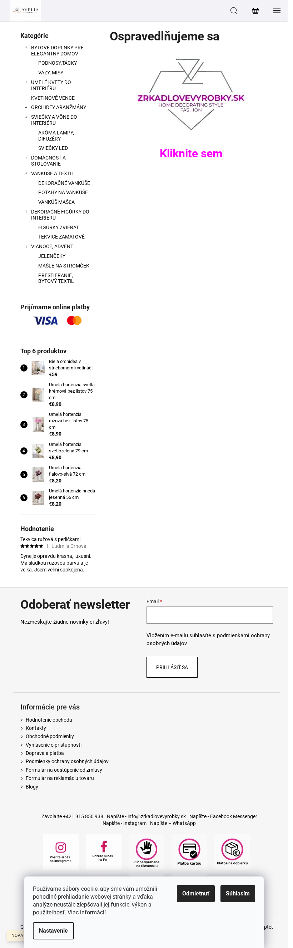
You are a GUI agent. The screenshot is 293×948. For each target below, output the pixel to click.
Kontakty (36, 728)
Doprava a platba (45, 753)
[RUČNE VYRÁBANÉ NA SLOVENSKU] (146, 851)
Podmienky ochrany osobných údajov (67, 761)
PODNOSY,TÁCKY (57, 63)
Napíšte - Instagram (124, 823)
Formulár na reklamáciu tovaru (60, 778)
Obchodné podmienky (50, 736)
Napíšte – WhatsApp (173, 823)
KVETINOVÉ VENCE (53, 98)
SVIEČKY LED (53, 148)
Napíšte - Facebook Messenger (223, 816)
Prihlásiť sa (172, 667)
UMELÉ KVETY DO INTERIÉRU (51, 85)
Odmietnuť (195, 893)
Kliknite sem (191, 153)
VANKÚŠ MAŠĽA (56, 202)
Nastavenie (53, 930)
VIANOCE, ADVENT (52, 246)
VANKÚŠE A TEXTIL (52, 173)
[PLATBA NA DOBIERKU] (232, 851)
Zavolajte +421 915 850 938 (72, 816)
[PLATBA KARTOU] (189, 851)
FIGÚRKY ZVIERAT (58, 227)
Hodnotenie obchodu (49, 720)
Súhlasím (238, 893)
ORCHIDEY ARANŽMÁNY (58, 107)
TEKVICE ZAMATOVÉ (61, 237)
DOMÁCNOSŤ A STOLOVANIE (48, 161)
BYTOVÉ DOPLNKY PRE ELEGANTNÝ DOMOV (57, 51)
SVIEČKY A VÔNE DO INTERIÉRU (54, 120)
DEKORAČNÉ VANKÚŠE (64, 183)
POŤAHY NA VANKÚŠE (63, 192)
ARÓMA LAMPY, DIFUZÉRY (56, 136)
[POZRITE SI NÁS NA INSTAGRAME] (61, 851)
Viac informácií (87, 912)
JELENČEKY (51, 256)
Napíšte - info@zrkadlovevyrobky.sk (146, 816)
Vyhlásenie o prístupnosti (53, 745)
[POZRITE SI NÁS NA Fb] (103, 851)
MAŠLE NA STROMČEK (63, 266)
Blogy (32, 787)
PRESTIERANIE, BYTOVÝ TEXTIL (56, 278)
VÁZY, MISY (50, 72)
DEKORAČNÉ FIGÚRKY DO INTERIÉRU (60, 215)
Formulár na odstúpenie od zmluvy (64, 770)
